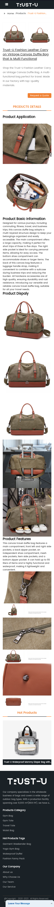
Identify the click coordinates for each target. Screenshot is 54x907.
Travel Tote (9, 825)
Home (10, 13)
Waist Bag (8, 830)
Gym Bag (8, 815)
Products (21, 13)
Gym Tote (8, 820)
